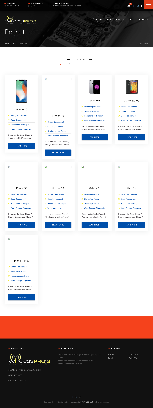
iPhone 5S (21, 188)
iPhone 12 (21, 109)
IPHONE (111, 355)
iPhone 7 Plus (21, 260)
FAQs (131, 19)
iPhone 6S (58, 188)
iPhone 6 (95, 100)
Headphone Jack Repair (20, 125)
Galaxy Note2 (131, 100)
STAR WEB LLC (86, 402)
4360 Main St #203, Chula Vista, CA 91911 (24, 370)
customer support (37, 3)
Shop (109, 19)
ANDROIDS (133, 355)
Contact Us (143, 19)
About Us (120, 19)
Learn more (21, 146)
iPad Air (131, 188)
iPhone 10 (58, 115)
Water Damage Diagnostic (21, 129)
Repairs (98, 19)
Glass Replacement (18, 120)
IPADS (110, 358)
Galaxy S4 (94, 188)
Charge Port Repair (128, 111)
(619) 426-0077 (15, 375)
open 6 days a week (62, 3)
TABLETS (133, 358)
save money (11, 3)
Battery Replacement (19, 115)
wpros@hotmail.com (18, 380)
